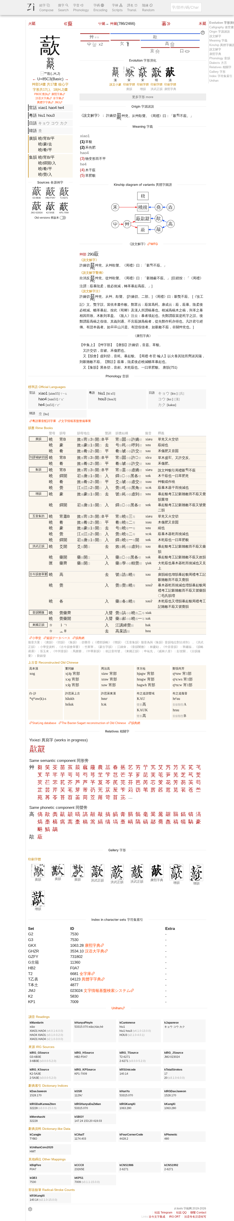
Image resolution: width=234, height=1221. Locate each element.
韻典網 (79, 638)
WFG (154, 244)
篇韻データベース (58, 638)
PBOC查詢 (41, 94)
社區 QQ (181, 1212)
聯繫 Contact (198, 1212)
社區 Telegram (163, 1212)
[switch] (63, 218)
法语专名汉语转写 (195, 1216)
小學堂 (36, 638)
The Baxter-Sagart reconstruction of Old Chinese (93, 723)
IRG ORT (174, 1216)
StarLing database (44, 723)
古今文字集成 (157, 1216)
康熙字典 (56, 94)
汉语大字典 (42, 98)
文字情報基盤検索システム (107, 990)
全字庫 (57, 98)
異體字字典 (44, 102)
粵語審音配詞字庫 (44, 421)
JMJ (57, 102)
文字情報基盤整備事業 (76, 421)
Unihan (117, 1008)
